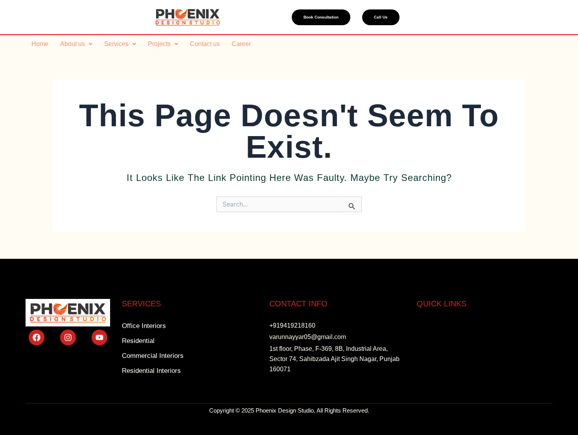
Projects (159, 44)
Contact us (205, 44)
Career (241, 44)
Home (39, 44)
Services (116, 44)
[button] (76, 44)
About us (72, 44)
